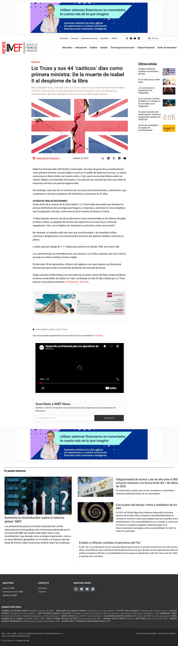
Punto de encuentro (167, 47)
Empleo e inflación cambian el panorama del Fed (148, 71)
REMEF (114, 38)
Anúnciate (64, 38)
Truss (64, 329)
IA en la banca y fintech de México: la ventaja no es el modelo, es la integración (149, 102)
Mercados (67, 47)
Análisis (93, 47)
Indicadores (81, 47)
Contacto (74, 38)
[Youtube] (135, 38)
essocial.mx (23, 641)
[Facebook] (131, 38)
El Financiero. (98, 336)
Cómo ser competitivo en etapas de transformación (148, 127)
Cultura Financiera (146, 47)
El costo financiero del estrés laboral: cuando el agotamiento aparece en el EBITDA (149, 116)
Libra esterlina (42, 329)
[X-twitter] (127, 38)
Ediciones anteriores (89, 38)
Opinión (104, 47)
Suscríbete (104, 38)
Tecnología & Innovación (122, 47)
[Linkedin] (139, 38)
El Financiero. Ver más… (78, 282)
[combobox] (161, 38)
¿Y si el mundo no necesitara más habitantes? (146, 90)
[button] (103, 158)
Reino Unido (55, 329)
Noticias (35, 62)
